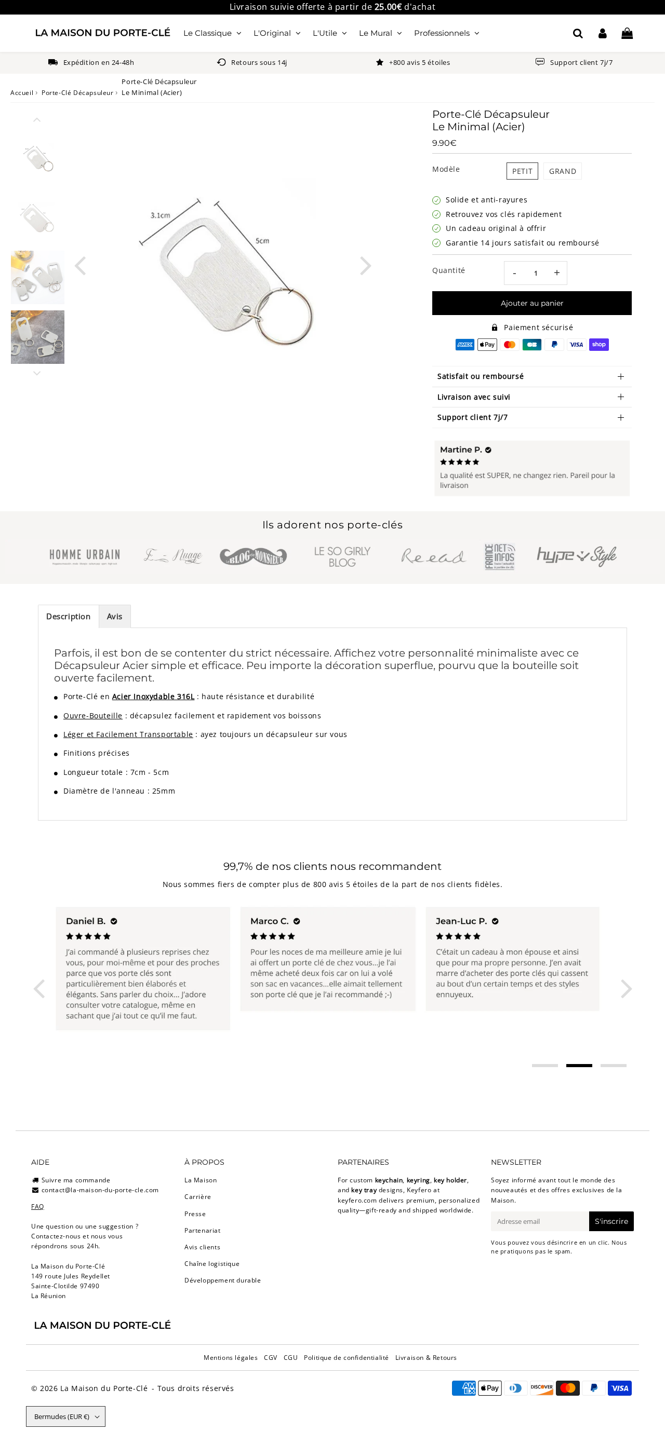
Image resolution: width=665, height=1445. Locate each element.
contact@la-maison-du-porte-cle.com (100, 1189)
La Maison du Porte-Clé (104, 1388)
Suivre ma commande (76, 1180)
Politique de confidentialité (346, 1357)
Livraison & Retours (426, 1357)
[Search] (578, 33)
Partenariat (202, 1230)
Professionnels (442, 33)
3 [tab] (614, 1065)
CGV (270, 1357)
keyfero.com (357, 1200)
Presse (195, 1213)
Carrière (197, 1196)
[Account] (602, 33)
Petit (522, 171)
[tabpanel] (38, 158)
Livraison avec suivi (474, 397)
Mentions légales (231, 1357)
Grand (562, 171)
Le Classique (207, 33)
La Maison (200, 1180)
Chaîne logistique (212, 1263)
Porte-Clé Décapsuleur (78, 92)
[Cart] (627, 33)
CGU (291, 1357)
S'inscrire (611, 1221)
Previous (79, 264)
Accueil (21, 92)
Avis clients (202, 1247)
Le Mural (375, 33)
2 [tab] (579, 1065)
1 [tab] (545, 1065)
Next (365, 264)
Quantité (449, 270)
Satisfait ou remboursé (480, 376)
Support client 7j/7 (472, 417)
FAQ (37, 1206)
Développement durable (222, 1280)
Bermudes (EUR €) (61, 1416)
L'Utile (325, 33)
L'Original (272, 33)
